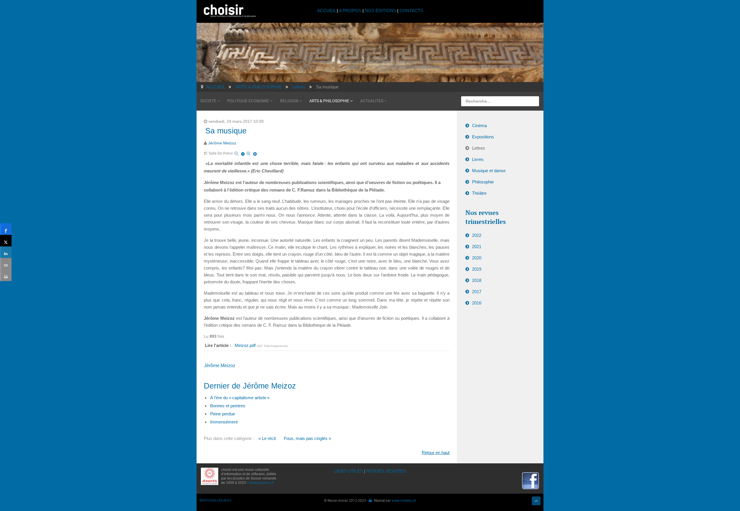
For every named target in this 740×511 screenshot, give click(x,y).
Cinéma (479, 125)
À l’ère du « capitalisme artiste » (239, 397)
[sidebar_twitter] (6, 240)
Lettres (478, 148)
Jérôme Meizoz (222, 143)
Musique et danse (489, 170)
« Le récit (267, 438)
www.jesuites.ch (261, 483)
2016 (476, 302)
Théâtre (479, 193)
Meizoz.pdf (246, 345)
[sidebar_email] (6, 264)
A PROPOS (350, 10)
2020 (476, 257)
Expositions (483, 136)
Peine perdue (222, 413)
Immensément (224, 421)
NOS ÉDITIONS (380, 10)
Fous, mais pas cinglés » (307, 438)
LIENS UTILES (348, 471)
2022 (476, 235)
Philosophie (483, 181)
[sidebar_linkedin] (6, 252)
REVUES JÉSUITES (386, 471)
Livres (478, 159)
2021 (476, 246)
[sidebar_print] (6, 275)
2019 (476, 269)
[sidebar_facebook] (6, 229)
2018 (476, 280)
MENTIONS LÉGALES (215, 500)
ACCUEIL (327, 10)
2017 (476, 291)
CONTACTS (411, 10)
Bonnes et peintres (227, 405)
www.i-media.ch (404, 500)
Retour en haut (435, 452)
